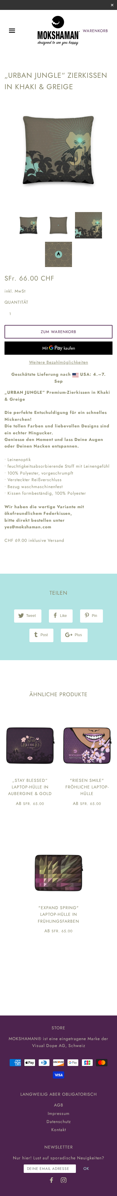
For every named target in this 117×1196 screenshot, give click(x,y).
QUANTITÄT (13, 302)
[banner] (58, 31)
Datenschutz (58, 1122)
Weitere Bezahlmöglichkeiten (58, 362)
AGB (58, 1105)
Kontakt (58, 1130)
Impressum (59, 1113)
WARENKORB (95, 31)
